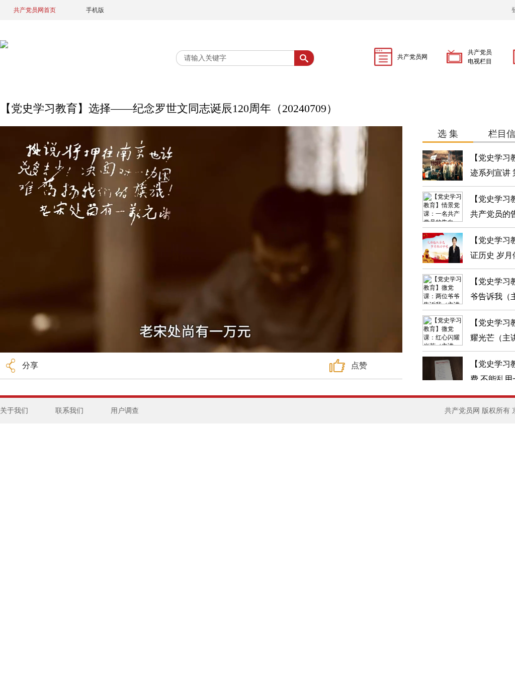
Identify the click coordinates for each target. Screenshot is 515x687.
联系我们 (69, 410)
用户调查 (125, 410)
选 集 (448, 134)
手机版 (95, 10)
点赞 (359, 365)
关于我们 (14, 410)
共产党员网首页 (35, 10)
